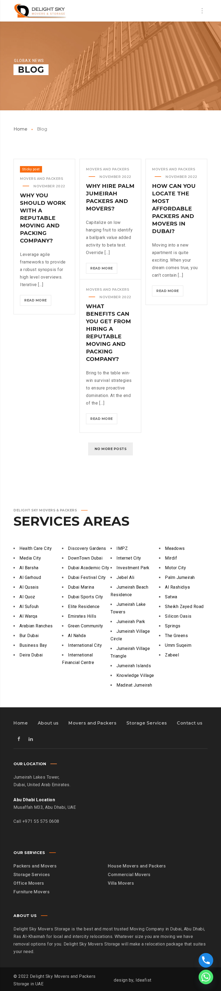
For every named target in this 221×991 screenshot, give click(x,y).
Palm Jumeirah (180, 577)
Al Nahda (77, 635)
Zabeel (172, 655)
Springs (173, 625)
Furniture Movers (31, 891)
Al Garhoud (30, 577)
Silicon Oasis (178, 616)
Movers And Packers (41, 179)
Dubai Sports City (85, 596)
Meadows (175, 548)
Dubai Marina (81, 587)
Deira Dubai (31, 655)
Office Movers (28, 883)
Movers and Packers (92, 723)
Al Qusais (29, 587)
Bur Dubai (29, 635)
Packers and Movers (35, 866)
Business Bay (33, 645)
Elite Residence (84, 606)
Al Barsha (29, 567)
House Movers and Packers (137, 866)
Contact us (189, 723)
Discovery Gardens (87, 548)
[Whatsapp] (206, 977)
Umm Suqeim (178, 645)
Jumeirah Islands (133, 665)
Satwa (171, 596)
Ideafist (143, 980)
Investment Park (133, 567)
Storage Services (146, 723)
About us (48, 723)
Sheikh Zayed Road (184, 606)
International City (85, 645)
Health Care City (35, 548)
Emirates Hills (82, 616)
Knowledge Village (135, 675)
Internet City (128, 558)
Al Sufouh (29, 606)
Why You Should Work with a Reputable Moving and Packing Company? (43, 218)
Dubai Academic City (88, 567)
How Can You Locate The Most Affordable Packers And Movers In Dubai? (174, 208)
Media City (30, 558)
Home (20, 129)
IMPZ (122, 548)
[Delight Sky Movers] (40, 11)
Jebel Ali (125, 577)
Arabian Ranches (36, 625)
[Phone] (206, 960)
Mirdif (171, 558)
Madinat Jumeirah (134, 685)
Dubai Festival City (87, 577)
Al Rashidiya (177, 587)
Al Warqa (28, 616)
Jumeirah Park (130, 621)
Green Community (85, 625)
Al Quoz (27, 596)
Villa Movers (121, 883)
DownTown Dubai (85, 558)
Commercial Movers (129, 874)
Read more (37, 302)
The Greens (176, 635)
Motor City (175, 567)
